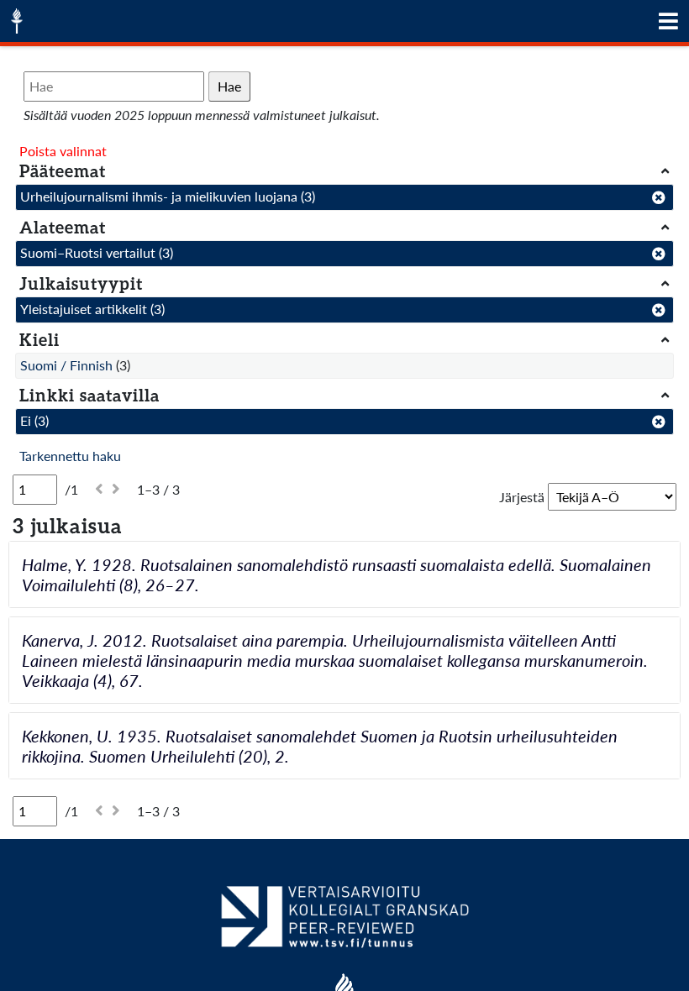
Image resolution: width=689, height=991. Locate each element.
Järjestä (521, 497)
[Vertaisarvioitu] (344, 923)
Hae (229, 86)
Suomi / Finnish (66, 365)
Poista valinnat (63, 151)
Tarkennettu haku (70, 456)
